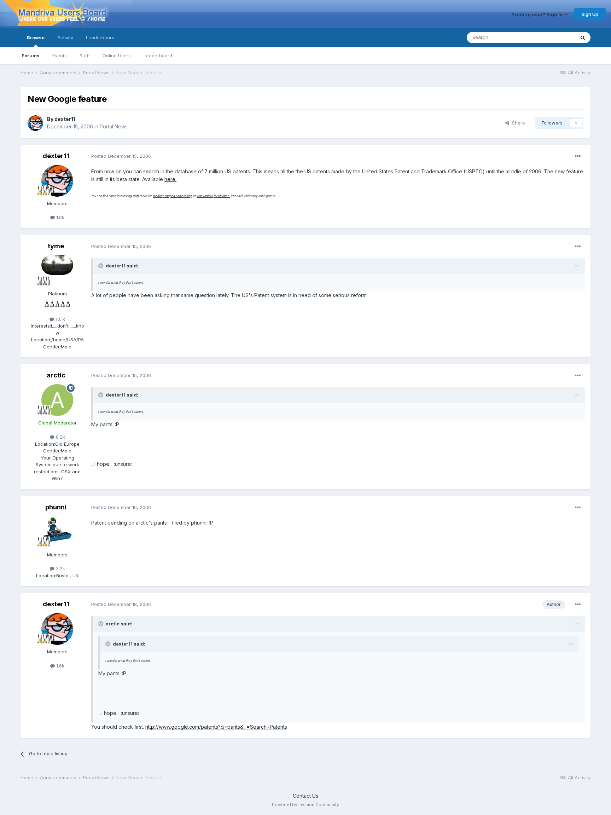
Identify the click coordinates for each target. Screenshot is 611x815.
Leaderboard (158, 55)
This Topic (554, 37)
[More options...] (578, 156)
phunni (55, 507)
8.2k (59, 437)
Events (59, 55)
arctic (56, 375)
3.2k (59, 568)
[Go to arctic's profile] (57, 400)
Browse (36, 37)
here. (170, 179)
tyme (56, 246)
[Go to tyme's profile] (57, 271)
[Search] (582, 37)
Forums (31, 55)
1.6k (59, 217)
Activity (65, 37)
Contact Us (305, 796)
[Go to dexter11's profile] (35, 123)
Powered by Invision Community (305, 804)
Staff (85, 55)
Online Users (117, 55)
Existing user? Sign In (538, 14)
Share (517, 123)
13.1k (59, 319)
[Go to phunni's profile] (57, 532)
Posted (121, 156)
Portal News (114, 126)
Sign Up (590, 14)
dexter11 (64, 119)
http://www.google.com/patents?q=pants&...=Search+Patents (216, 727)
